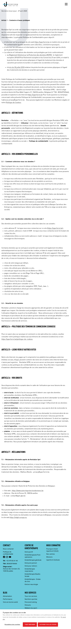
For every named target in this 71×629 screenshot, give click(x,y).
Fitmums (28, 605)
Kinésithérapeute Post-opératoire (33, 556)
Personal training (31, 602)
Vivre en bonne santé (10, 602)
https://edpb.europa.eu (18, 517)
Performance (7, 599)
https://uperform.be (41, 42)
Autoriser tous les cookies (47, 624)
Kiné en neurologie (31, 584)
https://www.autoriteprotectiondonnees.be (27, 491)
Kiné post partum (31, 563)
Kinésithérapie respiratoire (30, 570)
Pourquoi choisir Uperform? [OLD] (52, 550)
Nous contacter (8, 549)
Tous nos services (31, 596)
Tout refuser (30, 624)
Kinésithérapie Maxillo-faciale (33, 575)
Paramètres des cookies (12, 624)
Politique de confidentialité (8, 553)
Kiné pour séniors (31, 566)
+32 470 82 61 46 (12, 561)
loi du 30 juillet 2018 (17, 67)
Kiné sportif (29, 552)
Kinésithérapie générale (33, 560)
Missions (49, 557)
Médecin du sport (31, 608)
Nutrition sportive (31, 599)
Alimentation (7, 596)
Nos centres (50, 554)
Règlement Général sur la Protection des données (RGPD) (30, 55)
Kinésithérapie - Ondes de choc (33, 580)
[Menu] (66, 4)
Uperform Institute (53, 560)
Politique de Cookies (13, 102)
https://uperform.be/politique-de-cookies (17, 339)
